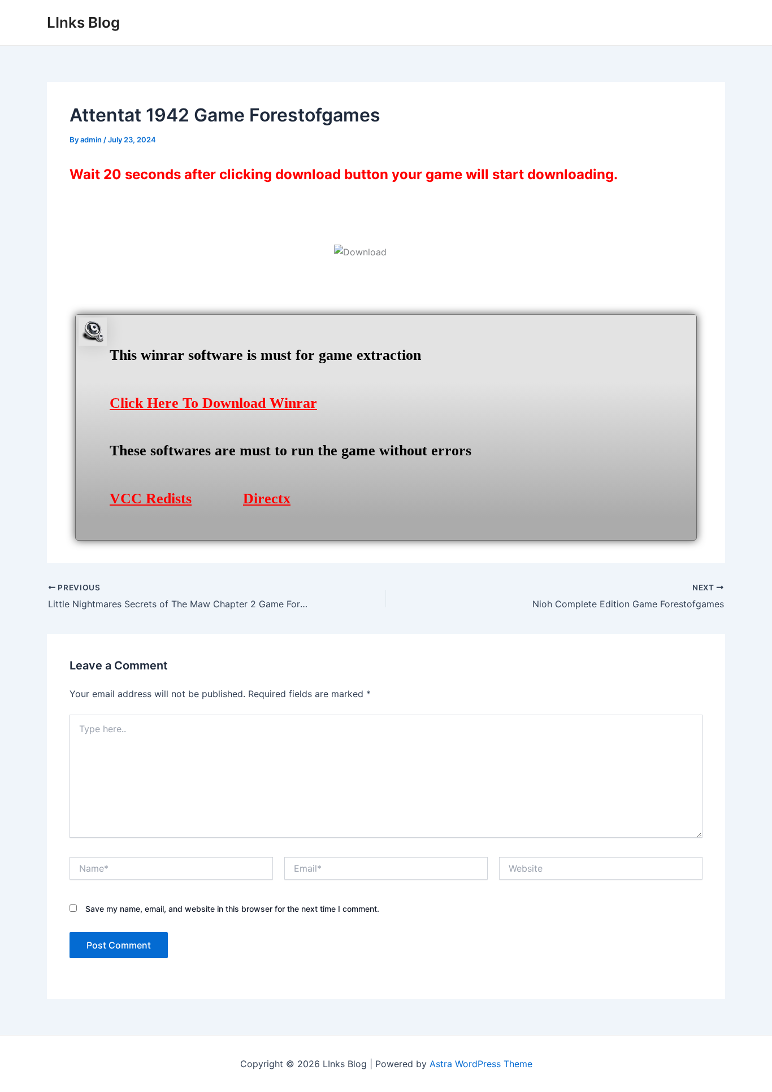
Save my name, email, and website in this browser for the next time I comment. (232, 908)
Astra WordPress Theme (481, 1063)
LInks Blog (83, 22)
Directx (266, 498)
